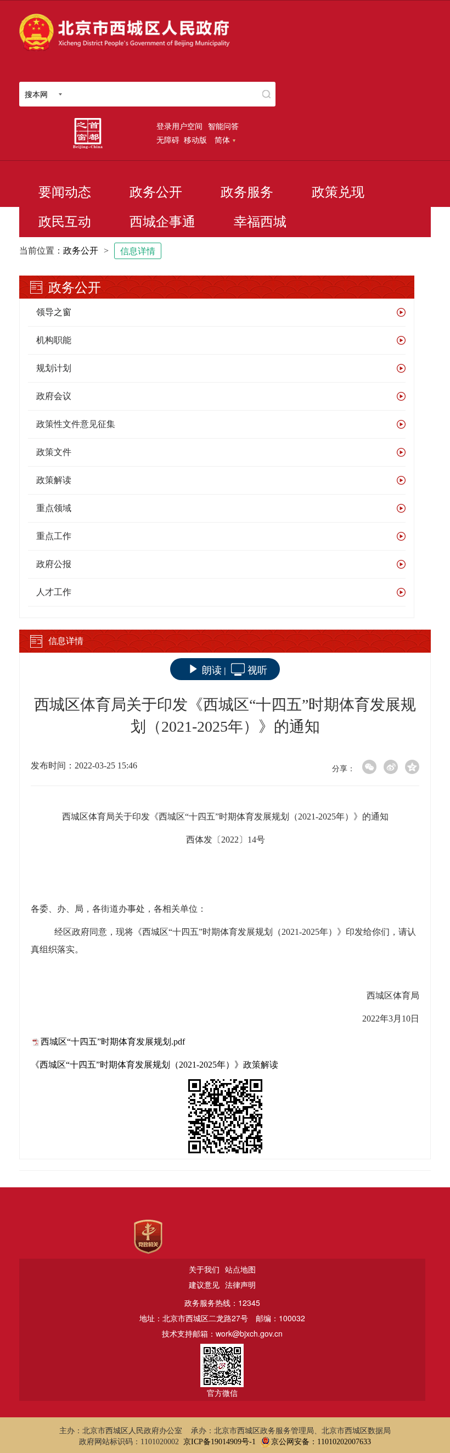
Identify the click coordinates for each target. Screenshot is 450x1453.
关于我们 (204, 1269)
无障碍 (167, 139)
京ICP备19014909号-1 (219, 1442)
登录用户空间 (179, 125)
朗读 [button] (212, 669)
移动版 (195, 139)
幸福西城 (260, 222)
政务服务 (247, 192)
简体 (222, 139)
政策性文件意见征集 (75, 424)
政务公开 (156, 192)
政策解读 (53, 480)
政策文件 (53, 452)
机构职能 (53, 340)
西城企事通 (162, 222)
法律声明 (240, 1284)
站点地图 (240, 1269)
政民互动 (64, 222)
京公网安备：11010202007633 (321, 1442)
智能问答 (223, 125)
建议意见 (204, 1284)
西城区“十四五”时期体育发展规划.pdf (113, 1041)
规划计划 (53, 368)
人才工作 (53, 592)
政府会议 (53, 396)
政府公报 (53, 564)
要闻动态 (64, 192)
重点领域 (53, 508)
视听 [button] (257, 669)
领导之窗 (53, 312)
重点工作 (53, 536)
